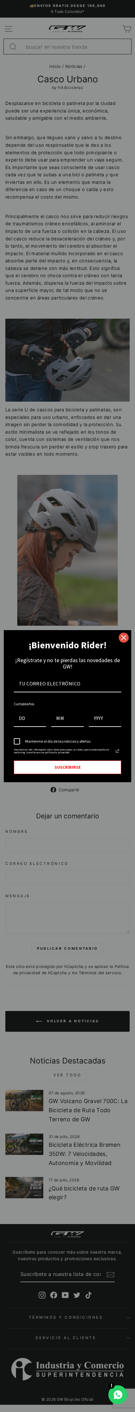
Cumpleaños (24, 703)
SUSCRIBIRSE (68, 767)
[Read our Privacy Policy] (117, 751)
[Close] (123, 637)
